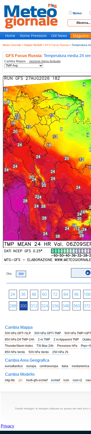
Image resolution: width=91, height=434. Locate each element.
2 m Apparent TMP (66, 339)
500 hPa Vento (39, 352)
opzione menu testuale (45, 61)
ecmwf (55, 380)
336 (55, 306)
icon (66, 380)
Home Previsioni (33, 35)
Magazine (81, 35)
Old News (59, 35)
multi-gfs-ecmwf (37, 380)
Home (10, 35)
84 (65, 294)
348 (65, 306)
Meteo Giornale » (13, 44)
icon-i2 (77, 380)
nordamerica (80, 366)
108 (87, 294)
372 (87, 306)
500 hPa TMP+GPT (77, 333)
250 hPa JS (60, 352)
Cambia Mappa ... (32, 61)
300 (23, 306)
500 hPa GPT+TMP (47, 333)
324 (44, 306)
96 (76, 294)
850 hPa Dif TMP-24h (19, 339)
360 (76, 306)
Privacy (7, 426)
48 (34, 294)
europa (31, 366)
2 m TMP (44, 339)
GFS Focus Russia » (58, 44)
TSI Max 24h (45, 346)
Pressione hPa (67, 346)
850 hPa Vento (15, 352)
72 (55, 294)
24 (12, 294)
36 (23, 294)
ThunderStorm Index (19, 346)
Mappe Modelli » (34, 44)
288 (12, 306)
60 (44, 294)
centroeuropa (49, 366)
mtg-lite (10, 380)
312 (34, 306)
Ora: (9, 273)
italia (65, 366)
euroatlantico (14, 366)
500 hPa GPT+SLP (18, 333)
